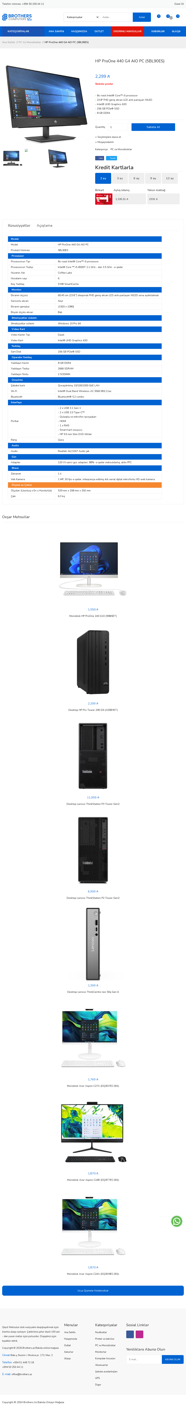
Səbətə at (153, 127)
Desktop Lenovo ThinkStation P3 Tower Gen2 (93, 804)
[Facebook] (130, 1334)
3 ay (120, 178)
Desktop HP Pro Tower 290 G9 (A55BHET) (93, 710)
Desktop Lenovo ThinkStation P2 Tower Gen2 (93, 898)
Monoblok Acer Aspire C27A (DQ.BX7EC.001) (93, 1086)
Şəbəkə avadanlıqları (106, 1371)
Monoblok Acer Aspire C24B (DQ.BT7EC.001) (93, 1180)
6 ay (136, 178)
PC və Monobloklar (30, 42)
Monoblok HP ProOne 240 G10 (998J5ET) (93, 616)
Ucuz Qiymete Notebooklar (93, 1290)
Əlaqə (176, 31)
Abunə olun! (172, 1359)
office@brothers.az (22, 1374)
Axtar (142, 17)
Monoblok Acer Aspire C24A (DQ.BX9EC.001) (93, 1274)
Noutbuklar (101, 1332)
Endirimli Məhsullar (127, 31)
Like (100, 158)
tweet (112, 158)
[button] (86, 104)
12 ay (170, 178)
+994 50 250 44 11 (33, 4)
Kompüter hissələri (105, 1358)
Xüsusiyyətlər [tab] (19, 225)
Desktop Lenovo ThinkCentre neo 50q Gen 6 (93, 992)
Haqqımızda (79, 31)
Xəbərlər (158, 31)
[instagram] (139, 1334)
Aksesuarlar (101, 1365)
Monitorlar (100, 1352)
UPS (97, 1378)
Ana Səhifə (56, 31)
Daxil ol (179, 4)
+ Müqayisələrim (104, 142)
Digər (98, 1384)
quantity (100, 127)
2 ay (103, 178)
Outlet (99, 31)
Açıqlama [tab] (44, 225)
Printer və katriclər (104, 1339)
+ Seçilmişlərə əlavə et (108, 137)
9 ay (153, 178)
